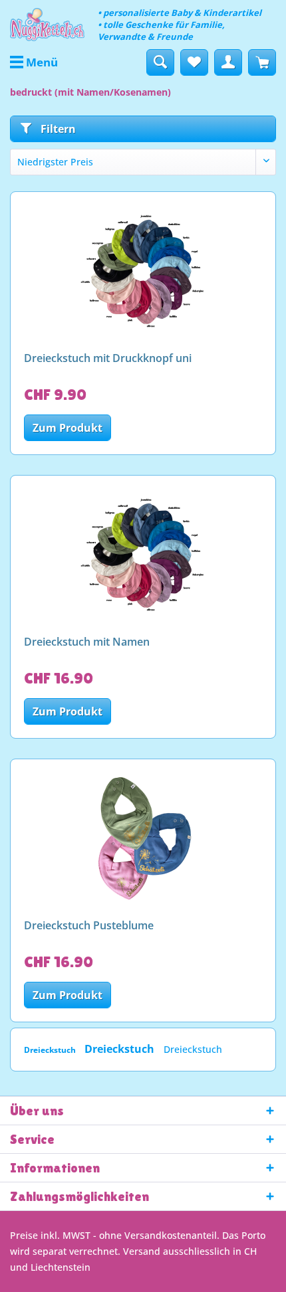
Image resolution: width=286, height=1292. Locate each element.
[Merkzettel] (194, 62)
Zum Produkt (67, 427)
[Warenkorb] (262, 62)
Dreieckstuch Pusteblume (89, 926)
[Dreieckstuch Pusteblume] (143, 839)
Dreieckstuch (51, 1050)
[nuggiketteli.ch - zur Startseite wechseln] (47, 24)
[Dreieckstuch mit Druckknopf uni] (143, 271)
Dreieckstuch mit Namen (87, 642)
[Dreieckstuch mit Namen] (143, 555)
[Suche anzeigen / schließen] (160, 62)
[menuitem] (34, 62)
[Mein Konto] (228, 62)
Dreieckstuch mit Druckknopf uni (108, 358)
